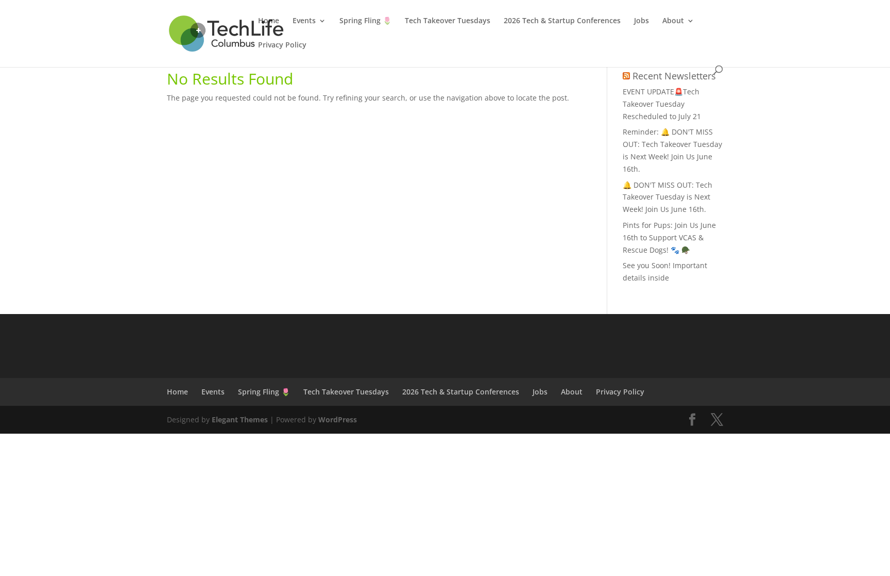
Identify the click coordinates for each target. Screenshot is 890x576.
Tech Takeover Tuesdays (447, 21)
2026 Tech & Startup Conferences (562, 21)
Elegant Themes (240, 419)
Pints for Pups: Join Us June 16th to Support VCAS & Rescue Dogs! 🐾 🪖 (669, 237)
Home (268, 21)
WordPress (337, 419)
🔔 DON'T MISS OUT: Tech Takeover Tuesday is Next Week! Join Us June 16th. (667, 197)
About (673, 21)
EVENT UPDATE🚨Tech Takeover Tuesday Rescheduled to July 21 (662, 104)
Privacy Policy (282, 45)
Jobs (641, 21)
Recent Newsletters (674, 76)
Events (304, 21)
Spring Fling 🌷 (365, 21)
